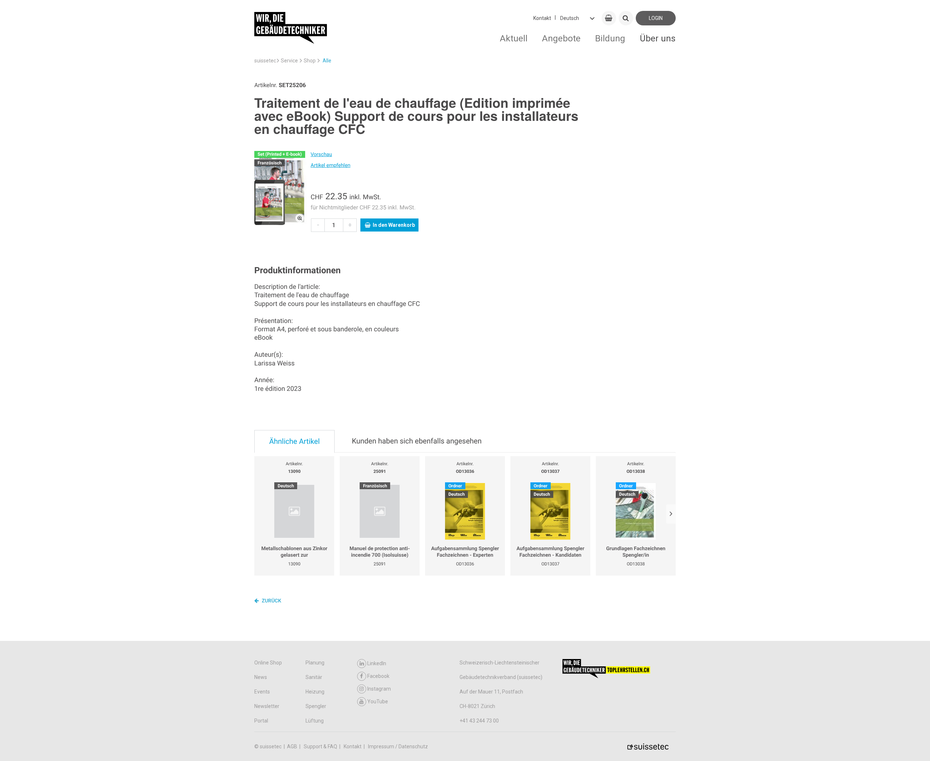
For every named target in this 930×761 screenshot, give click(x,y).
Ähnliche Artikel (294, 441)
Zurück (270, 601)
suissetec (265, 61)
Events (262, 692)
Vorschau (321, 154)
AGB (292, 746)
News (260, 677)
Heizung (315, 692)
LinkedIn (376, 663)
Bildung (610, 38)
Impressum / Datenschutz (398, 746)
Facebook (378, 676)
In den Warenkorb (394, 225)
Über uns (658, 38)
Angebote (561, 38)
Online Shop (268, 663)
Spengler (316, 706)
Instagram (379, 689)
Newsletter (266, 706)
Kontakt (542, 18)
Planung (315, 663)
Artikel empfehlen (330, 165)
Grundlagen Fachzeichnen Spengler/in (636, 552)
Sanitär (314, 677)
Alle (327, 61)
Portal (261, 721)
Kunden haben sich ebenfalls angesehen (416, 441)
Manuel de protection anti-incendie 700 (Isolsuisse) (379, 552)
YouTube (377, 701)
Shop (310, 61)
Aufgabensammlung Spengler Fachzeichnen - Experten (465, 552)
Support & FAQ (321, 746)
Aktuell (513, 38)
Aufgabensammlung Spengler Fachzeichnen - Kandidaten (551, 552)
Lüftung (315, 721)
